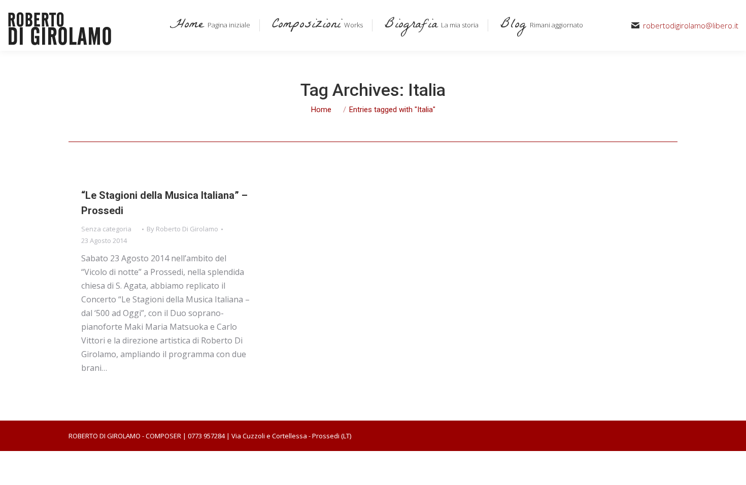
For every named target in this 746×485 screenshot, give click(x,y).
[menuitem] (208, 25)
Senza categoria (106, 228)
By (182, 228)
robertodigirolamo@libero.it (690, 25)
